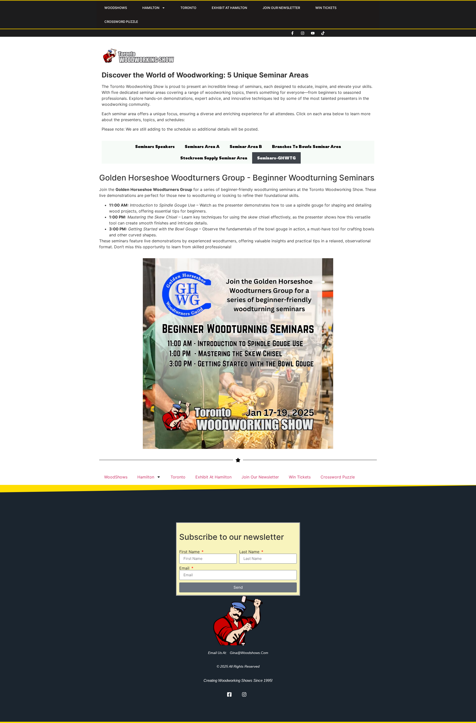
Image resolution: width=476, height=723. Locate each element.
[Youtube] (313, 33)
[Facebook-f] (292, 33)
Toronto (188, 8)
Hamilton (150, 8)
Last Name (250, 552)
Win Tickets (325, 8)
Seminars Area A (202, 146)
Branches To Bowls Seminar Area (306, 146)
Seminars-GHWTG (276, 157)
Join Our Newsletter (281, 8)
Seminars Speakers (155, 146)
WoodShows (115, 8)
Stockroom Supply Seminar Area (213, 157)
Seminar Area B (246, 146)
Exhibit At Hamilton (229, 8)
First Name (190, 552)
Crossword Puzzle (121, 22)
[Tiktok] (323, 33)
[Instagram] (302, 33)
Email (185, 568)
